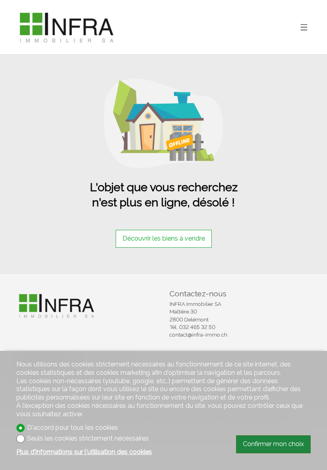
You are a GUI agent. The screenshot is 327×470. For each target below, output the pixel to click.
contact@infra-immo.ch (198, 334)
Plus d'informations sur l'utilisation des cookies (84, 452)
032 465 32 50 (197, 327)
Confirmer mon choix (273, 444)
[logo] (66, 27)
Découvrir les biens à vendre (163, 238)
